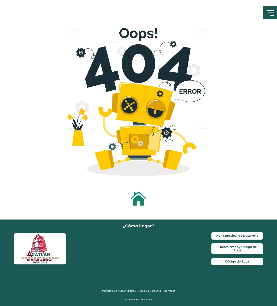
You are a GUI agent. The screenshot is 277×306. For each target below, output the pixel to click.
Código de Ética (237, 261)
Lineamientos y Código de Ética (237, 248)
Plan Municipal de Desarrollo (237, 235)
